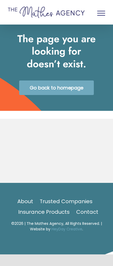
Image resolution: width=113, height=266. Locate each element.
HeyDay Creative (67, 229)
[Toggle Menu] (101, 13)
